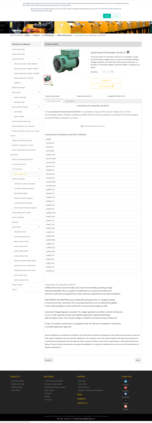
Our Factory (69, 101)
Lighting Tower (16, 387)
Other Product (17, 285)
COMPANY (81, 399)
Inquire (105, 80)
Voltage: (111, 96)
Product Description (53, 101)
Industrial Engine (18, 179)
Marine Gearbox (18, 217)
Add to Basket (105, 86)
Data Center (49, 390)
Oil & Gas (48, 400)
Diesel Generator (18, 49)
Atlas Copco (16, 92)
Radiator (15, 222)
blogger (126, 409)
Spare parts (16, 227)
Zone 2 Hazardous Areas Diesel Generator (22, 152)
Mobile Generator (18, 87)
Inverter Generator (19, 164)
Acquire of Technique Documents (90, 390)
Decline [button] (116, 16)
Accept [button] (107, 16)
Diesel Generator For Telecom (23, 126)
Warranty (81, 381)
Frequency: (81, 96)
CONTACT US (82, 403)
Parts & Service (83, 387)
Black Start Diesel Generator (22, 159)
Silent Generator (18, 59)
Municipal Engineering (53, 384)
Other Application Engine (21, 212)
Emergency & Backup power (55, 387)
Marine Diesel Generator (21, 121)
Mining (47, 396)
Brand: (47, 96)
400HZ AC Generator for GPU (22, 145)
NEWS (79, 394)
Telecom (48, 393)
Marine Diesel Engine (20, 107)
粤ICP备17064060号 (64, 419)
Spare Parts (82, 384)
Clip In (14, 289)
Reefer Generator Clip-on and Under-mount (25, 133)
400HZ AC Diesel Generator (22, 140)
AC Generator (17, 169)
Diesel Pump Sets (18, 54)
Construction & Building (54, 381)
